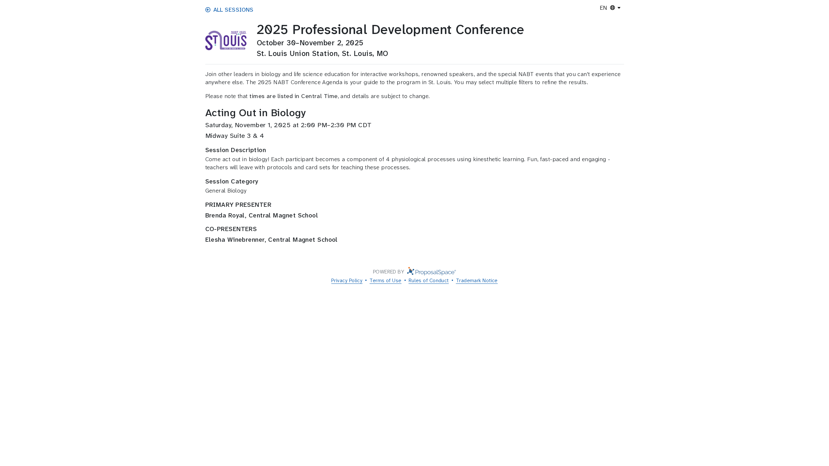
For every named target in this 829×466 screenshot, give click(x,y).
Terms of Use (385, 280)
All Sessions (233, 10)
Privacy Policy (346, 280)
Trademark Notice (477, 280)
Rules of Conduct (429, 280)
